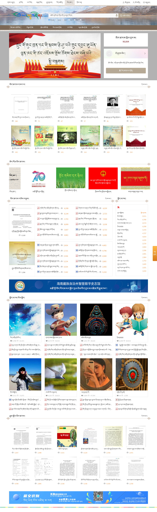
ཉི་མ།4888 (120, 226)
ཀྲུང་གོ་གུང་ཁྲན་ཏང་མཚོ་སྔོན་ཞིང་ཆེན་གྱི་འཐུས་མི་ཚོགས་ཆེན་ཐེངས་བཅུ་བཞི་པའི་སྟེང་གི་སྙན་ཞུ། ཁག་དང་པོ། (69, 272)
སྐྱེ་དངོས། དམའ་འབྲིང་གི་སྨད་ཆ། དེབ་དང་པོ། (69, 148)
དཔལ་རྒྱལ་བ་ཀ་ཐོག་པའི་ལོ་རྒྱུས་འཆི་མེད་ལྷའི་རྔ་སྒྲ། (61, 345)
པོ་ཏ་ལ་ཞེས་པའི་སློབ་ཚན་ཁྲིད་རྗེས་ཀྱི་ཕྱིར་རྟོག (23, 449)
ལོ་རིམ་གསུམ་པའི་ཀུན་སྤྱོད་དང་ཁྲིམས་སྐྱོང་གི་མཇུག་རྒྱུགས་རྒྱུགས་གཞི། (29, 480)
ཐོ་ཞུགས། (127, 2)
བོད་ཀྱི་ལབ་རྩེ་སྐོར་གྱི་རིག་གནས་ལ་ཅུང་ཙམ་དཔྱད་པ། (61, 400)
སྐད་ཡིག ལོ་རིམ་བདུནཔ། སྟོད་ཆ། (87, 219)
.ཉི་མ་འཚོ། (120, 237)
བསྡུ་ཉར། (147, 2)
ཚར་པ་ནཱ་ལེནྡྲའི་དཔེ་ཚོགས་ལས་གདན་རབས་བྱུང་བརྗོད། (93, 224)
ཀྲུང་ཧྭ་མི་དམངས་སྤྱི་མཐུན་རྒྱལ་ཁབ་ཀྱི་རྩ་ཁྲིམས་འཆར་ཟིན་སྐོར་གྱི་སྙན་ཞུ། (98, 245)
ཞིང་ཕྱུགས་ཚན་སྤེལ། (132, 191)
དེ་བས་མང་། (144, 84)
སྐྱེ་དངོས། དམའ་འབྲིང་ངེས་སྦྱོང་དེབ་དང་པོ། (22, 148)
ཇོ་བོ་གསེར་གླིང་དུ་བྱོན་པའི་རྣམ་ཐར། (67, 480)
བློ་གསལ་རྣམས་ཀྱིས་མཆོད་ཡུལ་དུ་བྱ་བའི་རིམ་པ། (93, 449)
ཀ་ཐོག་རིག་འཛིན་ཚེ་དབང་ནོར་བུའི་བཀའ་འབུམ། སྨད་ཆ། (63, 350)
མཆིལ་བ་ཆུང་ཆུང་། (63, 449)
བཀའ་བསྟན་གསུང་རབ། (100, 191)
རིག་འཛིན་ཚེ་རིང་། (122, 220)
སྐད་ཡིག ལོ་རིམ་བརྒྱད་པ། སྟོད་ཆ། (48, 224)
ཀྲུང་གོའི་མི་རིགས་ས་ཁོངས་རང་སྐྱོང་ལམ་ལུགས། (52, 235)
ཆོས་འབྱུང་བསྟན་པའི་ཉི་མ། (47, 229)
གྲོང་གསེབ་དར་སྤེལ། (35, 190)
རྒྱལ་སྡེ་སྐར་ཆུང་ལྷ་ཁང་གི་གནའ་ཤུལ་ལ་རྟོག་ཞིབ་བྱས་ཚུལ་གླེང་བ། (100, 400)
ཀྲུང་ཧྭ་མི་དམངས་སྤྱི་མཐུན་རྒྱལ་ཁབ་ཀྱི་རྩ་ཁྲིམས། (52, 261)
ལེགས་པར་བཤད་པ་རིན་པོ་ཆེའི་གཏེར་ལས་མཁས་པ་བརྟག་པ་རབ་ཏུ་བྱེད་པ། (98, 208)
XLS (83, 20)
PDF (77, 20)
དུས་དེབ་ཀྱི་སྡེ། (96, 27)
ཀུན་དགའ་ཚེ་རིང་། (122, 264)
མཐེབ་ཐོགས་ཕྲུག (86, 337)
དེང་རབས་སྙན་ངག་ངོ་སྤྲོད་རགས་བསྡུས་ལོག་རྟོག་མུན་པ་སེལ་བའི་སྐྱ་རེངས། (67, 404)
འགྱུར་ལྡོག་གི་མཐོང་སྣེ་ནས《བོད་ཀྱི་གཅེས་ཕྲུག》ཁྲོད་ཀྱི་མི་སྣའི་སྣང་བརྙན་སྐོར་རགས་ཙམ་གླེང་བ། (38, 400)
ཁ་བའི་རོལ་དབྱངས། (122, 240)
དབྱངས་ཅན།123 (121, 250)
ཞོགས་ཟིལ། (120, 233)
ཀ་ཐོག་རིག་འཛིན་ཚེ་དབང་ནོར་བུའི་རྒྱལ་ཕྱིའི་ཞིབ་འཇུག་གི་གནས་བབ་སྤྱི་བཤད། (61, 208)
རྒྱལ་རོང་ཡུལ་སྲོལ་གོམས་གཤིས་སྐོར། (136, 148)
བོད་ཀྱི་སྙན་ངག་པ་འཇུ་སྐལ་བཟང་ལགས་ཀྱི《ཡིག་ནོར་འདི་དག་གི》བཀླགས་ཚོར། (105, 409)
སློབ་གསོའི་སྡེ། (44, 27)
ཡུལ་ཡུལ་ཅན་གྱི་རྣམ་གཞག (125, 404)
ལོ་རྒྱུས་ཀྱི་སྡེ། (30, 27)
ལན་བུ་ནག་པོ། (120, 247)
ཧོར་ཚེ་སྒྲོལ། (120, 216)
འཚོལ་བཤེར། (126, 16)
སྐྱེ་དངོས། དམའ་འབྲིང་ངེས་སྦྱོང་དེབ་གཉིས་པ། (46, 148)
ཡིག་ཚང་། (70, 2)
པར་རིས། (29, 2)
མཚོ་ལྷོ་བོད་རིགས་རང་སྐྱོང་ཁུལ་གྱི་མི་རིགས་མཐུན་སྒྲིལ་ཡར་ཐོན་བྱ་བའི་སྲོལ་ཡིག (100, 266)
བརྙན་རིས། (39, 2)
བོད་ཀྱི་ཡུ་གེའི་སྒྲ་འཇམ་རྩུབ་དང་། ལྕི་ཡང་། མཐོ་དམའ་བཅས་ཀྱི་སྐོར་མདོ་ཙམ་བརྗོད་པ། (105, 404)
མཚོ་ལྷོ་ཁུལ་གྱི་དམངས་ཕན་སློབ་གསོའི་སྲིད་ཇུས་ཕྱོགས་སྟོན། (94, 250)
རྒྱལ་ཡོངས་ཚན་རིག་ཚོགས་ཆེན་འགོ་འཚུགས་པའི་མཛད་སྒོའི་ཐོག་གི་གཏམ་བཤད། (33, 409)
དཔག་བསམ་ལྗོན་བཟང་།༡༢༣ (124, 223)
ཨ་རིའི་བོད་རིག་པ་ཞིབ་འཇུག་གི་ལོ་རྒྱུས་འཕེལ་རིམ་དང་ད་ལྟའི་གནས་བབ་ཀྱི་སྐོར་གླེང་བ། (106, 345)
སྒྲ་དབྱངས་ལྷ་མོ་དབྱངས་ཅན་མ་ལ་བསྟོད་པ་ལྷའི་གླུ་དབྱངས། (55, 213)
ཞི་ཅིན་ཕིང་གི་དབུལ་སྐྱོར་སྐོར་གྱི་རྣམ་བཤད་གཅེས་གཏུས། (93, 261)
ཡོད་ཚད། (52, 20)
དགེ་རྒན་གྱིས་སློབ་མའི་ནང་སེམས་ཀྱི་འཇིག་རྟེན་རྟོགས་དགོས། (29, 231)
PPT (65, 20)
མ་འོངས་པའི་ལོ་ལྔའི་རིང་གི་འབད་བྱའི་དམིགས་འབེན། (93, 272)
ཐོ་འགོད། (137, 2)
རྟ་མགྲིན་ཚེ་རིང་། (121, 254)
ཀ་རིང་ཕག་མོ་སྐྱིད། (122, 271)
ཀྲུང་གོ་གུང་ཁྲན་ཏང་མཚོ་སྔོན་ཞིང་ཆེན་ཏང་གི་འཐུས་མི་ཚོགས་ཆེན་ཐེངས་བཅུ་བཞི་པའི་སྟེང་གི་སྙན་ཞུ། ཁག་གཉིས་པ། (110, 229)
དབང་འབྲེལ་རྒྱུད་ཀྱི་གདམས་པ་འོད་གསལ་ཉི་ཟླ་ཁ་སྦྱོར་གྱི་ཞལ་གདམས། (121, 449)
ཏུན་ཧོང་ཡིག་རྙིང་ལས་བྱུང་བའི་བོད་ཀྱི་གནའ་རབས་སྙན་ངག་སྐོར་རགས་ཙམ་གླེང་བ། (70, 409)
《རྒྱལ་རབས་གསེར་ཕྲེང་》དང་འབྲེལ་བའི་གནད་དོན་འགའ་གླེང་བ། (101, 354)
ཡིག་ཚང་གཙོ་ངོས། (15, 27)
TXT (71, 20)
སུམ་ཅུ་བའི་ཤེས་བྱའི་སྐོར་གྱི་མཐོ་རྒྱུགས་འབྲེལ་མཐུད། (132, 409)
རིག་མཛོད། (60, 2)
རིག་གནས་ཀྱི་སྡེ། (57, 27)
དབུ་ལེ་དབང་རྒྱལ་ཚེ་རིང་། (123, 268)
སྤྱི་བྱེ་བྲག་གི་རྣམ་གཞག (124, 400)
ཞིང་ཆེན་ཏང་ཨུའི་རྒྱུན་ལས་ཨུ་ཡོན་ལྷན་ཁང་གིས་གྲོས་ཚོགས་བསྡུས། (57, 266)
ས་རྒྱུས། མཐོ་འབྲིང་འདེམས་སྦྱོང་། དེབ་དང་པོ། (115, 148)
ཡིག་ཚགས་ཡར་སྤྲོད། (127, 70)
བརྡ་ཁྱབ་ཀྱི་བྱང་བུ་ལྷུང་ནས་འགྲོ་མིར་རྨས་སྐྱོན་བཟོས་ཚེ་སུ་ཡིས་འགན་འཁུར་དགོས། (62, 245)
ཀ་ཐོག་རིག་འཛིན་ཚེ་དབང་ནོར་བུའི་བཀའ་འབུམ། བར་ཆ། (63, 354)
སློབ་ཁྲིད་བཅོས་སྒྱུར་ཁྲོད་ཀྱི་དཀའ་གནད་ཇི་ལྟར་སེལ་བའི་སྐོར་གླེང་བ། (51, 449)
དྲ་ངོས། (21, 2)
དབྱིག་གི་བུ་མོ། (121, 392)
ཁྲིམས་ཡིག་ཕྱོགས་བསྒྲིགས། (67, 191)
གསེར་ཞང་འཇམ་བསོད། (123, 261)
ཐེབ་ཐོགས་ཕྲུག (121, 244)
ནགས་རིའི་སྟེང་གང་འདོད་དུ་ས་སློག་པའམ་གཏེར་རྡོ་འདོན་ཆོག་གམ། (96, 256)
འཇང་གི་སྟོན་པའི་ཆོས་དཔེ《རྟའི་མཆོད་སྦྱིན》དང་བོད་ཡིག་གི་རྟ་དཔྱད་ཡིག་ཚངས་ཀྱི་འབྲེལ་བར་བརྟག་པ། (40, 404)
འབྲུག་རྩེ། (119, 257)
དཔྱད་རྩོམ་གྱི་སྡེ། (82, 27)
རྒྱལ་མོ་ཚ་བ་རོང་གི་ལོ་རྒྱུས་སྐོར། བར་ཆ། (136, 117)
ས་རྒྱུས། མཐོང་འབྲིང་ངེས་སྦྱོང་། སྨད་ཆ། (90, 148)
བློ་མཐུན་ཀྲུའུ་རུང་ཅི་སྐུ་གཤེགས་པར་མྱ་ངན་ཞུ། (115, 117)
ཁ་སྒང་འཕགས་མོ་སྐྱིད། (122, 230)
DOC (59, 20)
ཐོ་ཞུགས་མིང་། (120, 53)
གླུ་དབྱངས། (49, 2)
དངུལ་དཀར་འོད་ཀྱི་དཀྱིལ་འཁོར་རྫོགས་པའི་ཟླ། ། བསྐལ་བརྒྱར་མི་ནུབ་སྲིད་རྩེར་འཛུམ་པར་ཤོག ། (37, 345)
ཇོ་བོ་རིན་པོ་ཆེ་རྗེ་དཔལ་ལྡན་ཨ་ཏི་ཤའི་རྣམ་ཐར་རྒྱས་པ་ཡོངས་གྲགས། (97, 480)
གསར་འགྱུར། (11, 2)
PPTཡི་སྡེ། (70, 27)
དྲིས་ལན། (79, 2)
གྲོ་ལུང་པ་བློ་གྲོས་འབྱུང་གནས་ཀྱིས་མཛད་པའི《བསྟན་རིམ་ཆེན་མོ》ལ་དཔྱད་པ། (104, 350)
